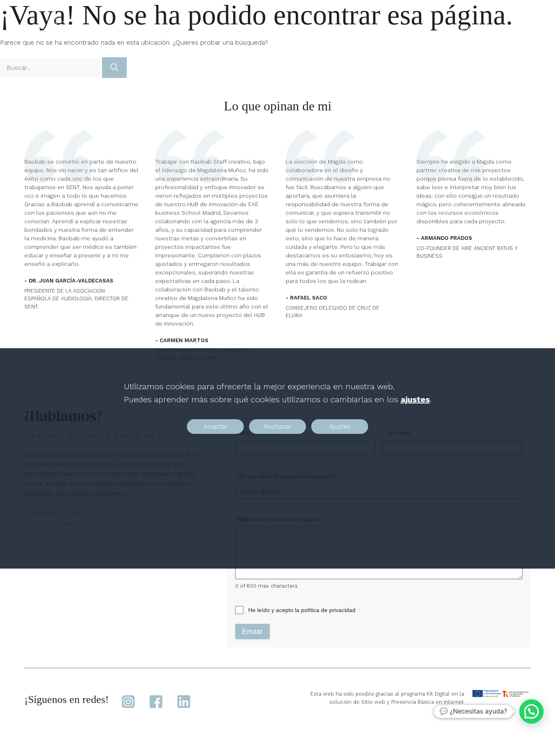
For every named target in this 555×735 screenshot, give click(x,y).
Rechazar (277, 426)
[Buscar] (114, 67)
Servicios (401, 28)
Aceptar (215, 426)
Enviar (252, 631)
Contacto (505, 28)
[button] (531, 711)
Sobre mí (458, 28)
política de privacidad (328, 610)
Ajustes (340, 426)
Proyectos (350, 28)
